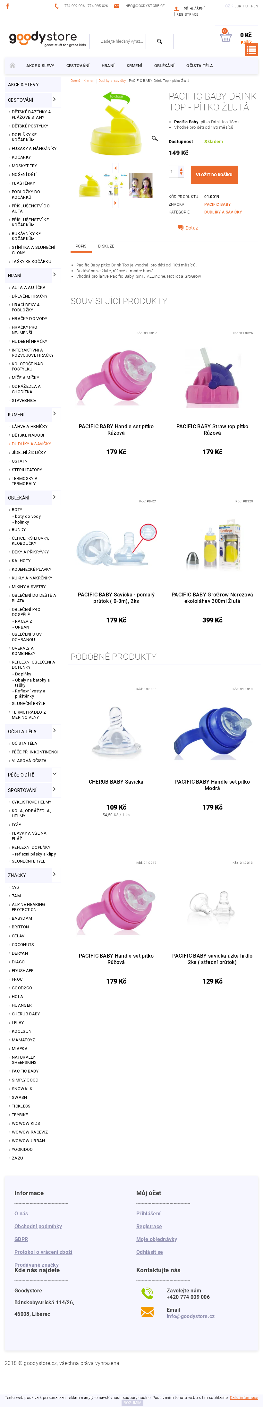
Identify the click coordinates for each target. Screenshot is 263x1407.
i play (18, 1022)
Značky (17, 875)
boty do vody (28, 516)
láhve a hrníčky (30, 426)
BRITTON (20, 927)
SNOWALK (22, 1088)
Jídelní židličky (29, 452)
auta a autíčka (29, 287)
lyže (16, 824)
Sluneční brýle (28, 703)
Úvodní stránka (12, 65)
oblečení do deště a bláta (34, 598)
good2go (22, 988)
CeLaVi (19, 936)
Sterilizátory (27, 469)
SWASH (19, 1097)
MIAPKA (20, 1048)
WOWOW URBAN (28, 1140)
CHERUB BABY (26, 1014)
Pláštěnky (23, 183)
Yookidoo (22, 1149)
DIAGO (18, 962)
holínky (22, 522)
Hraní (108, 65)
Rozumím (132, 1403)
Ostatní (20, 461)
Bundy (19, 529)
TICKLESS (21, 1106)
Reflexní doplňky (31, 847)
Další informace (244, 1397)
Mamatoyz (23, 1040)
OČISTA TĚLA (25, 743)
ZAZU (17, 1158)
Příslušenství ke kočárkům (30, 222)
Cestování (78, 65)
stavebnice (24, 400)
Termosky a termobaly (25, 481)
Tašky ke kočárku (31, 261)
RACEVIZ (23, 621)
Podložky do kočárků (26, 194)
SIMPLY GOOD (25, 1080)
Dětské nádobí (28, 435)
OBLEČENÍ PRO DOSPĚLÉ (26, 612)
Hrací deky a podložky (26, 307)
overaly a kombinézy (23, 651)
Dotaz (192, 227)
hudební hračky (29, 341)
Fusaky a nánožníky (34, 148)
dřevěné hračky (29, 296)
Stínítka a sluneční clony (33, 250)
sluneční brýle (28, 861)
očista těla (199, 65)
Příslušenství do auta (31, 208)
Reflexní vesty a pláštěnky (30, 694)
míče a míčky (25, 377)
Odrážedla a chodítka (26, 389)
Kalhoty (21, 560)
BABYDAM (22, 918)
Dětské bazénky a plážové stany (31, 114)
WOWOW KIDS (26, 1123)
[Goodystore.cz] (46, 39)
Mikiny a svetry (29, 586)
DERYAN (20, 953)
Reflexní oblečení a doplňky (33, 665)
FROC (17, 979)
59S (15, 887)
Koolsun (21, 1031)
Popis (81, 246)
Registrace (187, 15)
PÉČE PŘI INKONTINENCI (35, 752)
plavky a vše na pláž (29, 836)
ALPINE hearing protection (28, 907)
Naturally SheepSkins (24, 1060)
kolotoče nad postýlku (27, 366)
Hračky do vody (29, 318)
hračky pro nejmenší (24, 330)
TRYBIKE (20, 1114)
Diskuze (106, 246)
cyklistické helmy (31, 802)
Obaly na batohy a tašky (32, 683)
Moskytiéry (24, 165)
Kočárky (21, 157)
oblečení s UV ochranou (27, 637)
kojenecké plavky (31, 569)
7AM (16, 895)
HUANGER (22, 1005)
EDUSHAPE (23, 970)
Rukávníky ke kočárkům (26, 236)
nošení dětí (24, 174)
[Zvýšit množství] (181, 169)
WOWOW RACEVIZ (30, 1132)
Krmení (134, 65)
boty (17, 509)
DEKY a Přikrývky (30, 552)
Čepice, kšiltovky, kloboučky (30, 541)
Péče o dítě (21, 774)
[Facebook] (8, 6)
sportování (22, 790)
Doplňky (23, 674)
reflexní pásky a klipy (35, 854)
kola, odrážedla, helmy (31, 813)
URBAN (22, 627)
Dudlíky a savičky (31, 443)
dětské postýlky (30, 126)
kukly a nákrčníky (32, 578)
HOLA (17, 996)
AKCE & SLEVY (40, 65)
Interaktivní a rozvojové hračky (33, 353)
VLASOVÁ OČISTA (29, 760)
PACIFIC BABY (25, 1071)
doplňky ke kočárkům (24, 137)
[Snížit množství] (181, 174)
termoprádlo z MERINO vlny (29, 715)
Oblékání (164, 65)
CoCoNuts (23, 944)
